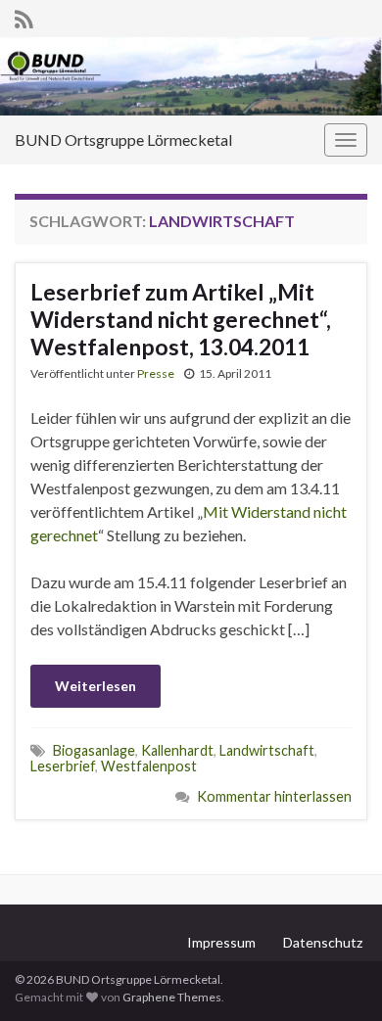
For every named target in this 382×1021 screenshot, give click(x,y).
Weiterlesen (95, 685)
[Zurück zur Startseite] (191, 76)
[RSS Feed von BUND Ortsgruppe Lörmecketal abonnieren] (24, 16)
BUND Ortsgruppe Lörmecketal (123, 139)
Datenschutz (322, 942)
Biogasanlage (94, 750)
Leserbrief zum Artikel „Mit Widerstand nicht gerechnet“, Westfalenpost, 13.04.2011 (180, 319)
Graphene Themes (171, 997)
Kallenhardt (177, 750)
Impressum (221, 942)
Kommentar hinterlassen (274, 796)
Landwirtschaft (266, 750)
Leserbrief (62, 766)
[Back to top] (337, 976)
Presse (155, 373)
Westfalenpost (149, 766)
